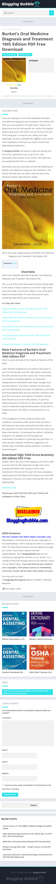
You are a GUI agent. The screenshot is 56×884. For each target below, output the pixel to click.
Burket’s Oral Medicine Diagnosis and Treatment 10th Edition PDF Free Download (25, 692)
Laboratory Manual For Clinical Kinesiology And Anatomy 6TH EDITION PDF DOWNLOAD (27, 855)
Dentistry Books (15, 29)
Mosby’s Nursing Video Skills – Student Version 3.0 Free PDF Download (27, 848)
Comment (7, 718)
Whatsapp (49, 96)
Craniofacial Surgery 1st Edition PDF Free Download (25, 344)
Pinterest (28, 96)
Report (14, 92)
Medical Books (25, 54)
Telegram (38, 96)
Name (5, 750)
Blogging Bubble (39, 872)
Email (5, 762)
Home (4, 29)
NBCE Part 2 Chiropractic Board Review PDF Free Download (26, 841)
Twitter (17, 96)
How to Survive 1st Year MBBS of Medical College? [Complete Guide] (27, 827)
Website (5, 773)
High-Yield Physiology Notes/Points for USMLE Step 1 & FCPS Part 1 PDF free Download (27, 835)
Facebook (7, 96)
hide (14, 263)
